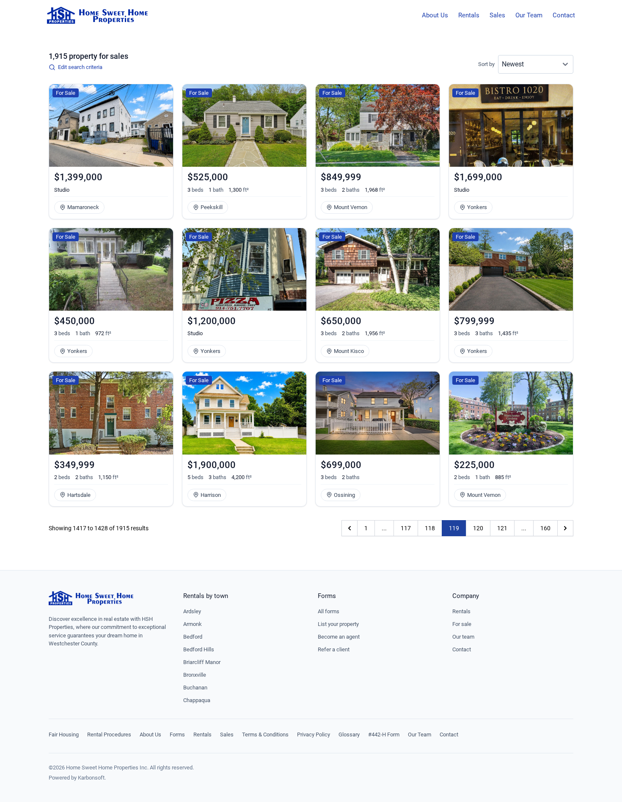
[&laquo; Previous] (349, 528)
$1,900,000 (211, 465)
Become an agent (339, 637)
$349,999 (74, 465)
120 (478, 528)
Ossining (344, 495)
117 (406, 528)
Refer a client (334, 649)
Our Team (528, 15)
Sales (497, 15)
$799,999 (474, 321)
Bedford (192, 637)
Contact (564, 15)
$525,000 (207, 177)
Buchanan (195, 687)
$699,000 (341, 465)
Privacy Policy (313, 734)
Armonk (192, 624)
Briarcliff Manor (201, 662)
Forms (177, 734)
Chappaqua (196, 700)
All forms (328, 611)
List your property (338, 624)
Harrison (211, 495)
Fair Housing (64, 734)
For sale (461, 624)
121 (502, 528)
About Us (435, 15)
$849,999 (341, 177)
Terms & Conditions (265, 734)
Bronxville (194, 675)
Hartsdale (79, 495)
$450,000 (74, 321)
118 (430, 528)
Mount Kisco (349, 351)
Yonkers (477, 207)
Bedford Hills (198, 649)
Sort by (486, 64)
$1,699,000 (478, 177)
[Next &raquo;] (565, 528)
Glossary (349, 734)
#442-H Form (383, 734)
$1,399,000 (78, 177)
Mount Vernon (350, 207)
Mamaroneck (83, 207)
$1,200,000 (211, 321)
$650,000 (341, 321)
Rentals (468, 15)
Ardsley (192, 611)
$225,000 (474, 465)
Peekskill (212, 207)
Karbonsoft (91, 777)
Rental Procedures (109, 734)
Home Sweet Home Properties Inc (106, 767)
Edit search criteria (80, 67)
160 (545, 528)
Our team (463, 637)
